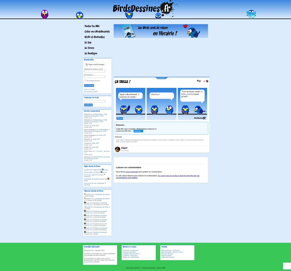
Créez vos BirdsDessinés (97, 31)
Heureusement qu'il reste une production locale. (97, 157)
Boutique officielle (167, 254)
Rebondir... (138, 131)
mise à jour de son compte (93, 183)
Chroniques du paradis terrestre (94, 179)
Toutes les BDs (92, 26)
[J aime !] (204, 81)
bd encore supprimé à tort (92, 175)
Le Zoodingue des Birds (101, 194)
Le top (88, 42)
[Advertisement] (161, 56)
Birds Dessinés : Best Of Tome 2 (172, 252)
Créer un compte (89, 89)
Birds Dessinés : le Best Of (170, 250)
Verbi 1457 (95, 125)
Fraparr (124, 148)
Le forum (89, 48)
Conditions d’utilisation (130, 255)
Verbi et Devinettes (95, 37)
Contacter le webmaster (130, 250)
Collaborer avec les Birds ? (131, 254)
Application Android (167, 257)
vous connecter (132, 172)
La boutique (91, 53)
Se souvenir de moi (93, 81)
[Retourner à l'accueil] (145, 17)
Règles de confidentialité (131, 257)
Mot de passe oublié (90, 91)
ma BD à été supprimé (91, 170)
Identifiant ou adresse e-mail (93, 69)
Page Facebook (166, 255)
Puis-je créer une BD (91, 172)
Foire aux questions (129, 252)
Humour (119, 118)
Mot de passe (88, 74)
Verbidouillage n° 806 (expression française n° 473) (95, 115)
